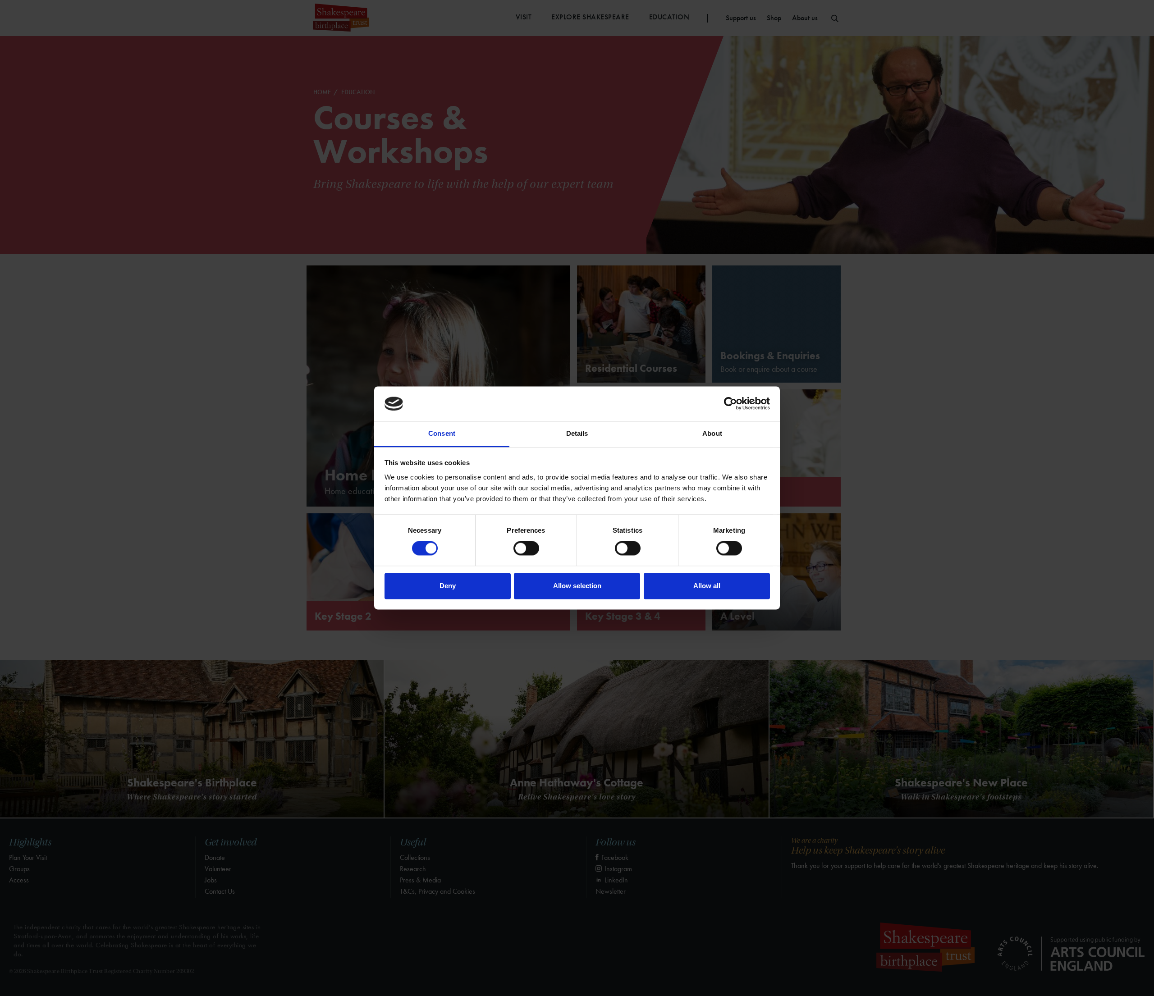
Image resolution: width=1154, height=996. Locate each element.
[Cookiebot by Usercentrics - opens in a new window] (730, 404)
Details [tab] (577, 433)
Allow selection (577, 585)
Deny (448, 585)
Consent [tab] (441, 433)
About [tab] (712, 433)
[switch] (526, 548)
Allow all (706, 585)
